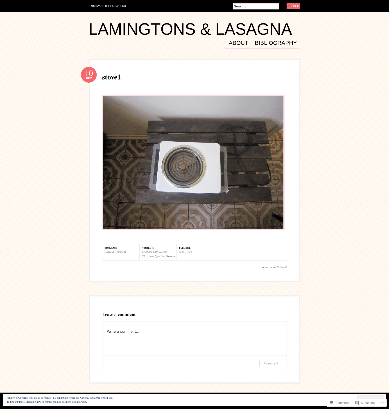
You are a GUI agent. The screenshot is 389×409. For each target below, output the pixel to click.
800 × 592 (185, 252)
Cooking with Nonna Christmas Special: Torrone (159, 254)
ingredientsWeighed (274, 267)
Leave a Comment (115, 252)
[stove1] (193, 232)
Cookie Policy (79, 401)
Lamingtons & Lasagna (190, 29)
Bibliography (276, 43)
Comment (271, 363)
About (238, 43)
